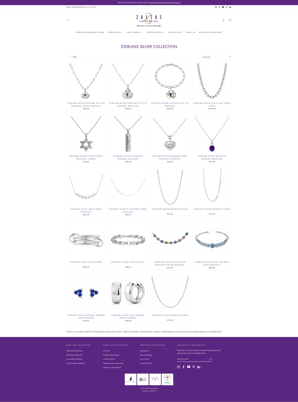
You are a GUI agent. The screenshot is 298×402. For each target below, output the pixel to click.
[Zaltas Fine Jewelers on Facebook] (183, 366)
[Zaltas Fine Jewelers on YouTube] (188, 366)
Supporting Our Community (113, 363)
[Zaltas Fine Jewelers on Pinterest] (193, 366)
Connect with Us (146, 363)
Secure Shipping (146, 355)
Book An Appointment (210, 32)
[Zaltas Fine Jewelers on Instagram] (178, 366)
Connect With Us (109, 359)
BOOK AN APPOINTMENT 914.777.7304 (81, 7)
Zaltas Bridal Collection (74, 351)
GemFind (153, 391)
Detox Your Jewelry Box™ (112, 367)
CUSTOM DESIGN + (155, 32)
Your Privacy (144, 359)
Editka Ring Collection (74, 355)
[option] (149, 2)
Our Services (175, 32)
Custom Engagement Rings (90, 32)
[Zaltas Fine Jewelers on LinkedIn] (198, 366)
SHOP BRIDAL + (115, 32)
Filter (74, 57)
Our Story (106, 351)
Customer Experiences (111, 355)
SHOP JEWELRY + (134, 32)
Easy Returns (144, 351)
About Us (190, 32)
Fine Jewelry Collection (74, 359)
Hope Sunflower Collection (75, 363)
